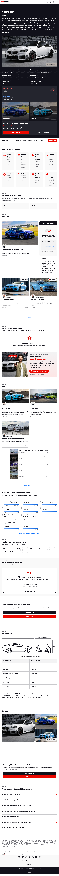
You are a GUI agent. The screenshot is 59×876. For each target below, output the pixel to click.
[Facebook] (23, 857)
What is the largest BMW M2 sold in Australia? (16, 805)
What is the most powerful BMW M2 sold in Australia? (18, 811)
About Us (5, 861)
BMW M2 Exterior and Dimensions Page (15, 696)
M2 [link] (14, 7)
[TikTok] (29, 857)
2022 (38, 548)
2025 (18, 548)
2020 (51, 548)
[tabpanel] (29, 267)
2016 (25, 551)
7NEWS (54, 861)
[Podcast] (40, 857)
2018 (11, 551)
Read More (5, 32)
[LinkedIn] (36, 857)
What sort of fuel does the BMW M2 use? (14, 828)
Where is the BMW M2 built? (10, 816)
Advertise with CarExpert (26, 861)
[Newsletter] (47, 2)
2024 (24, 548)
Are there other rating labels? (47, 252)
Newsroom (14, 861)
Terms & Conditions (30, 868)
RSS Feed (39, 868)
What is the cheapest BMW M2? (11, 794)
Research (7, 7)
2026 (11, 548)
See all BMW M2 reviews (29, 318)
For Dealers (38, 861)
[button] (15, 111)
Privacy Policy (21, 868)
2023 (31, 548)
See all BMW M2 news (29, 485)
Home (3, 7)
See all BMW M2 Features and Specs (29, 533)
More (42, 140)
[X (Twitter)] (33, 857)
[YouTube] (19, 857)
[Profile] (53, 2)
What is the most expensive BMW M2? (13, 800)
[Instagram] (26, 857)
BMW (12, 7)
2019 (4, 551)
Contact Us (46, 861)
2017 (18, 551)
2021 (45, 548)
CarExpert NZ (29, 864)
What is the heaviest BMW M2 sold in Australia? (17, 822)
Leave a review (9, 99)
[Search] (50, 2)
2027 (4, 548)
